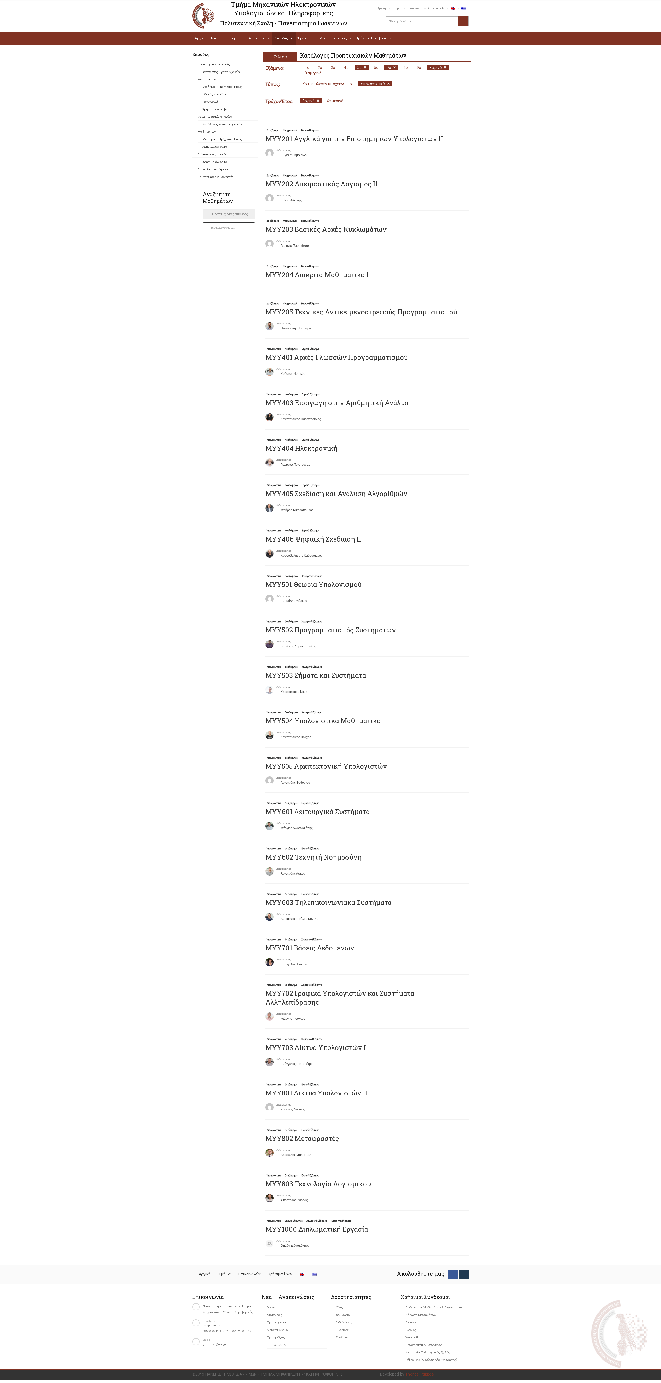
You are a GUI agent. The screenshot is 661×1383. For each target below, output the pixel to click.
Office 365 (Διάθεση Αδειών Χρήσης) (431, 1359)
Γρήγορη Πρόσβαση (372, 38)
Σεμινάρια (343, 1314)
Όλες (339, 1307)
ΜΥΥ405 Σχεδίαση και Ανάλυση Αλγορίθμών (336, 493)
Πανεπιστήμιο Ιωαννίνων (423, 1344)
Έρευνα (304, 38)
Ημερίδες (342, 1329)
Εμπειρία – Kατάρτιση (213, 169)
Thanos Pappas (419, 1374)
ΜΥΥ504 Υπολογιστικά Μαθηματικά (323, 720)
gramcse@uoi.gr (214, 1343)
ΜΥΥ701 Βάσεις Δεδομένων (309, 947)
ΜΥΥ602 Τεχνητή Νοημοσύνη (313, 857)
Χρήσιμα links (436, 8)
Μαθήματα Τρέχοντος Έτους (222, 86)
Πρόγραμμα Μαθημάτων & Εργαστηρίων (434, 1307)
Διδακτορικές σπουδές (213, 154)
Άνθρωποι (257, 38)
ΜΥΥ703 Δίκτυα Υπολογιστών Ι (315, 1047)
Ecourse (410, 1322)
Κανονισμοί (210, 101)
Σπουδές (281, 38)
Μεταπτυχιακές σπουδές (214, 116)
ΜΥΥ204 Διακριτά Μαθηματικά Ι (317, 274)
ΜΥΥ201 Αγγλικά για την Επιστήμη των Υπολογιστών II (354, 138)
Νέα (214, 38)
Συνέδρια (342, 1337)
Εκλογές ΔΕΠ (281, 1344)
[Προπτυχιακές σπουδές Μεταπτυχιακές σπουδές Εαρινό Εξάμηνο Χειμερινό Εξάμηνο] (229, 214)
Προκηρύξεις (276, 1337)
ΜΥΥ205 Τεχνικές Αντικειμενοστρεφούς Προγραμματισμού (361, 311)
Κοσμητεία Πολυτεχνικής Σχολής (427, 1352)
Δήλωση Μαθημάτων (420, 1314)
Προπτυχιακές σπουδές (213, 64)
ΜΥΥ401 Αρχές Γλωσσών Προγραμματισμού (336, 357)
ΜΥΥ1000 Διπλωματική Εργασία (316, 1229)
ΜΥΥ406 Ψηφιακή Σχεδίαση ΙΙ (313, 539)
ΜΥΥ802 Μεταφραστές (302, 1138)
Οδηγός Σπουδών (214, 94)
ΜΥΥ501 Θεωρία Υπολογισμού (313, 584)
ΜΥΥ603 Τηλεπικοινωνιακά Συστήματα (328, 902)
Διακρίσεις (274, 1314)
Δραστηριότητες (333, 38)
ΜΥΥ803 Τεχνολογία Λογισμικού (318, 1183)
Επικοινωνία (414, 8)
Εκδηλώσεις (344, 1322)
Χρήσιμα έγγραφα (214, 109)
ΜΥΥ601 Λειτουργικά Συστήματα (317, 811)
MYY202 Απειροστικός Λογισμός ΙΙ (321, 183)
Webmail (411, 1337)
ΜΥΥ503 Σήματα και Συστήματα (315, 675)
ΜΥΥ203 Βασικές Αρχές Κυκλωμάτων (326, 229)
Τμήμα (396, 8)
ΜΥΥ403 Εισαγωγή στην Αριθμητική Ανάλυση (339, 402)
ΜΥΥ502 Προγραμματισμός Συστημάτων (330, 629)
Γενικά (271, 1307)
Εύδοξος (410, 1329)
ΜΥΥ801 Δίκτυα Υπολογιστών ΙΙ (316, 1092)
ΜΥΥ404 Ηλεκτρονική (301, 448)
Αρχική (382, 8)
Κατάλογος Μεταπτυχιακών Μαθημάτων (220, 127)
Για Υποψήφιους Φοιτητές (215, 176)
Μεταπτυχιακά (277, 1329)
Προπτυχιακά (276, 1322)
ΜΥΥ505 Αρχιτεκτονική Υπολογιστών (326, 766)
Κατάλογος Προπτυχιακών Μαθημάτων (219, 75)
